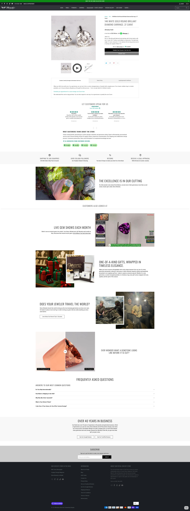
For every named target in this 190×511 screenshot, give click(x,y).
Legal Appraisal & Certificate (125, 80)
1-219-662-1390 (18, 4)
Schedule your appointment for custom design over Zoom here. (69, 91)
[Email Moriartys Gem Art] (2, 4)
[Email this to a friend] (117, 63)
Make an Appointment (29, 4)
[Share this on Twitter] (106, 63)
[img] (95, 106)
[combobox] (182, 7)
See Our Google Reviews (86, 437)
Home (106, 16)
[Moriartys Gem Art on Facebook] (4, 4)
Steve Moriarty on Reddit (57, 475)
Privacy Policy (84, 481)
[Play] (77, 38)
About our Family (85, 469)
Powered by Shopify (69, 507)
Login (182, 4)
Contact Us (83, 478)
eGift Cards (83, 475)
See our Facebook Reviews (87, 484)
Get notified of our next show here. (82, 233)
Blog (82, 472)
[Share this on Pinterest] (114, 63)
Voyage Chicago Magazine (57, 472)
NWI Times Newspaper (56, 469)
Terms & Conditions (86, 492)
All (109, 16)
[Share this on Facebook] (110, 63)
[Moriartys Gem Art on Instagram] (7, 4)
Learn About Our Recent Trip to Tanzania (52, 316)
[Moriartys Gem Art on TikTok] (9, 4)
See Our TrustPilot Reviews (103, 437)
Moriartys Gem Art (59, 507)
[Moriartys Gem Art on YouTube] (12, 4)
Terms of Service (85, 495)
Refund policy (84, 498)
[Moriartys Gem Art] (8, 8)
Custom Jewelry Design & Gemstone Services (70, 80)
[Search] (187, 7)
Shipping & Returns (85, 489)
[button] (62, 8)
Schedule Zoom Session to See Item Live (122, 50)
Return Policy (99, 80)
